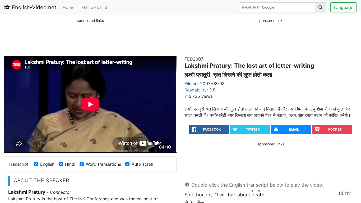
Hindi (70, 164)
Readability (195, 90)
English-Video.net (33, 7)
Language (343, 7)
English (47, 164)
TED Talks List (93, 7)
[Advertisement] (90, 37)
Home (69, 7)
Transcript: (19, 164)
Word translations (103, 164)
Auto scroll (142, 164)
